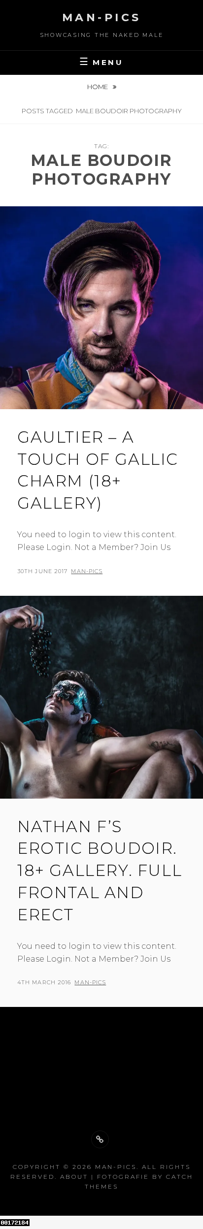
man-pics (86, 571)
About (74, 1176)
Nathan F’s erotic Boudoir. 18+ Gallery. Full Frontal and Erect (99, 870)
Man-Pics (101, 17)
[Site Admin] (100, 1139)
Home (98, 87)
